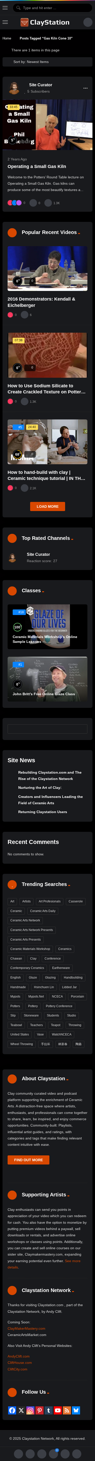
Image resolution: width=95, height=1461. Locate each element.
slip (13, 1015)
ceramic (16, 911)
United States (19, 1034)
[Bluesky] (76, 1410)
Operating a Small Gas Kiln (37, 166)
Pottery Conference (59, 1006)
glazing (50, 977)
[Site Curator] (14, 88)
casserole (76, 901)
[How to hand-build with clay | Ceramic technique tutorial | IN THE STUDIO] (47, 441)
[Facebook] (12, 1410)
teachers (36, 1025)
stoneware (31, 1015)
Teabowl (16, 1025)
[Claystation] (45, 22)
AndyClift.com (19, 1356)
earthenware (61, 968)
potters (15, 1006)
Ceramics (64, 949)
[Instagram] (30, 1410)
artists (26, 901)
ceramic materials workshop (30, 949)
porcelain (77, 996)
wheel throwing (21, 1044)
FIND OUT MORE (28, 1160)
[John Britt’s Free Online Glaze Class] (47, 679)
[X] (21, 1410)
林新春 (62, 1044)
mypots (15, 996)
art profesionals (50, 901)
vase (40, 1034)
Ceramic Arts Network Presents (31, 930)
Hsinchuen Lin (44, 987)
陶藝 (78, 1044)
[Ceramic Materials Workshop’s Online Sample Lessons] (47, 626)
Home (7, 38)
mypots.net (36, 996)
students (53, 1015)
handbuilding (73, 977)
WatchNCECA (61, 1034)
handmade (18, 987)
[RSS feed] (67, 1410)
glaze (33, 977)
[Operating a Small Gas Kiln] (47, 124)
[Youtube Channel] (58, 1410)
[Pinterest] (39, 1410)
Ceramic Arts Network (25, 920)
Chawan (16, 958)
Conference (53, 958)
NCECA (57, 996)
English (15, 977)
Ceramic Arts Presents (25, 939)
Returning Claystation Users (42, 812)
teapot (55, 1025)
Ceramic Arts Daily (42, 911)
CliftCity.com (17, 1369)
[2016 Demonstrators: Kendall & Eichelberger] (47, 268)
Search (81, 729)
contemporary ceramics (27, 968)
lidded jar (69, 987)
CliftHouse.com (20, 1363)
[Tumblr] (49, 1410)
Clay (33, 958)
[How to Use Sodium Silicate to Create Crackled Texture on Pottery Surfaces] (47, 355)
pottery (33, 1006)
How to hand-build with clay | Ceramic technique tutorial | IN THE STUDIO (46, 478)
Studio (71, 1015)
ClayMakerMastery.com (26, 1328)
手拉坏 (45, 1044)
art (12, 901)
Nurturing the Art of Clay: (40, 788)
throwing (74, 1025)
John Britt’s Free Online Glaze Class (44, 694)
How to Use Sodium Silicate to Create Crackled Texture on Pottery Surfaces (46, 392)
